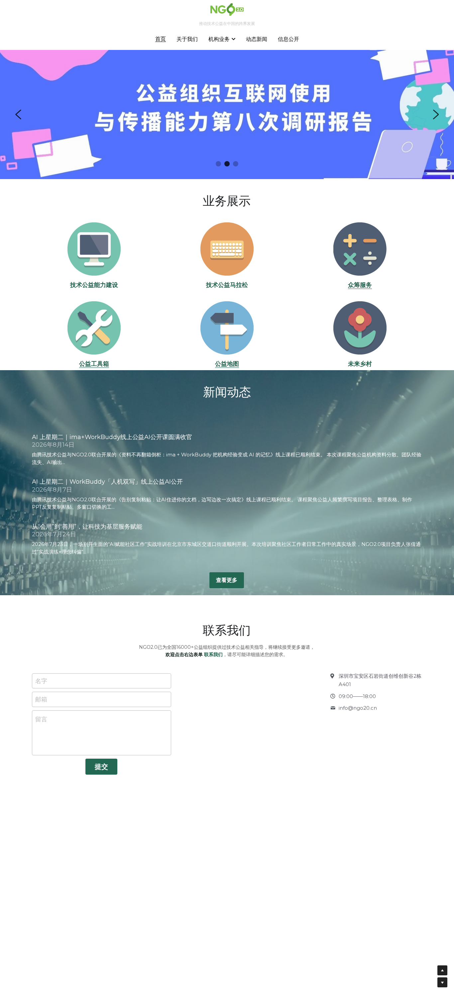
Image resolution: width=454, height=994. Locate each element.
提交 (101, 767)
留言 (41, 719)
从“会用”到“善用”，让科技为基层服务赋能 (87, 526)
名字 (41, 680)
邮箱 (41, 699)
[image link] (94, 249)
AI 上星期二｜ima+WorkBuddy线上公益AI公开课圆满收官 (112, 437)
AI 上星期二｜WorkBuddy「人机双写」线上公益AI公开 (107, 481)
